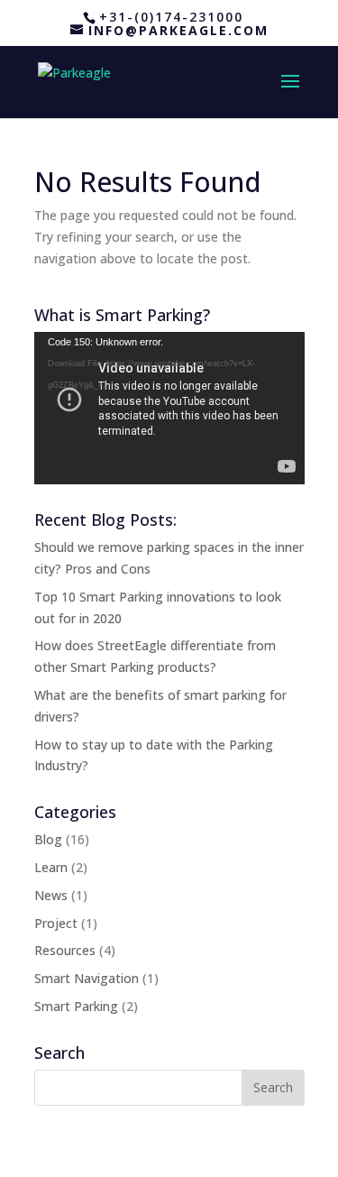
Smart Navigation (86, 978)
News (51, 895)
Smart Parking (76, 1006)
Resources (65, 950)
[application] (169, 408)
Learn (51, 867)
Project (56, 923)
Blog (48, 839)
